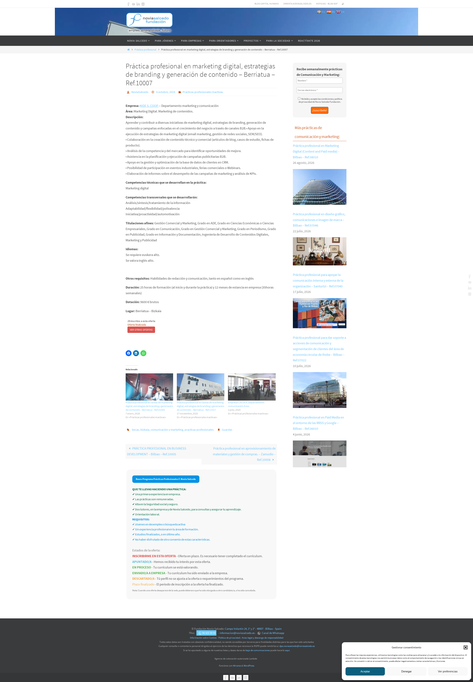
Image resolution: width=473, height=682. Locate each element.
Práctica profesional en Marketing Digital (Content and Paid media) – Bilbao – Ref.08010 (316, 151)
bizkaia (144, 429)
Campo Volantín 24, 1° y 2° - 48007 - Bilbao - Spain (253, 628)
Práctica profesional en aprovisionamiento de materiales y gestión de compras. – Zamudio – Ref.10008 (244, 454)
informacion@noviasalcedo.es (237, 633)
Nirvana (237, 665)
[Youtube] (133, 4)
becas (135, 429)
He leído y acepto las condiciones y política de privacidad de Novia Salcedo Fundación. (320, 100)
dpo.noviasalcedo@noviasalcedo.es (297, 646)
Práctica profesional (145, 49)
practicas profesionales (199, 429)
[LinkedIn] (138, 4)
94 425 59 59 (208, 633)
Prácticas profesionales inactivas (203, 92)
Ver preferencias (448, 671)
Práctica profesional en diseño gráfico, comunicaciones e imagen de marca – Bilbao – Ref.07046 (319, 219)
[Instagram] (143, 4)
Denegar (406, 671)
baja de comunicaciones (258, 650)
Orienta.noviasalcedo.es (297, 3)
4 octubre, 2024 (165, 92)
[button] (465, 647)
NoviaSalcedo (139, 92)
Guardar (227, 429)
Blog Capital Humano (267, 3)
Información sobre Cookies (203, 637)
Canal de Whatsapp (272, 633)
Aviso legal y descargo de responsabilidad (262, 637)
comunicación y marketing (167, 429)
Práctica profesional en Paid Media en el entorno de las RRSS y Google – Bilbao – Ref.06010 (318, 423)
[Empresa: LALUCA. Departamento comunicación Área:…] (251, 387)
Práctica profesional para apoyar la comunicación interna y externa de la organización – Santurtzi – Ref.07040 (318, 280)
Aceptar (365, 671)
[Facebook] (129, 4)
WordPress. (248, 665)
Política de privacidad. (229, 637)
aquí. (287, 650)
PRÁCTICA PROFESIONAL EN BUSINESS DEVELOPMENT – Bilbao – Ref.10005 (156, 451)
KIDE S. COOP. (149, 106)
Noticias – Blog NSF (327, 3)
